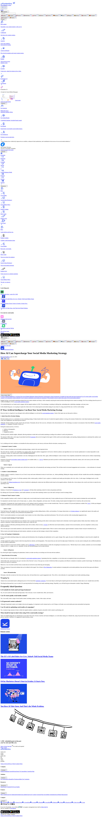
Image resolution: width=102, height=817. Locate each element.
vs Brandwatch (68, 802)
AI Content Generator (36, 794)
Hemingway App (17, 490)
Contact (22, 771)
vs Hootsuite (5, 802)
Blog (2, 787)
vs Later (83, 802)
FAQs (12, 787)
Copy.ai (41, 459)
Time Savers (44, 794)
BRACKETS (44, 807)
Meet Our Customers (24, 779)
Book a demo (8, 5)
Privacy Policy (12, 763)
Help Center (27, 771)
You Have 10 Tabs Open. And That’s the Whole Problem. (22, 706)
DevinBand (13, 808)
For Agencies (4, 779)
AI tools (45, 524)
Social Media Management (61, 794)
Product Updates (7, 787)
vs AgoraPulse (26, 802)
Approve (9, 794)
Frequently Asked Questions (51, 396)
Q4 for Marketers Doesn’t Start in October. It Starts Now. (23, 681)
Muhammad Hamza (5, 628)
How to (9, 356)
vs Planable (40, 802)
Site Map (32, 771)
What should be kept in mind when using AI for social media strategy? (63, 398)
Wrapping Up (42, 396)
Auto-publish (24, 794)
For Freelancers (15, 779)
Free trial (3, 5)
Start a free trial (7, 345)
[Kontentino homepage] (8, 4)
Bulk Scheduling (51, 794)
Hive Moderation (48, 567)
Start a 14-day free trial (6, 746)
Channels (3, 151)
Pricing (2, 332)
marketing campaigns (41, 580)
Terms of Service (5, 763)
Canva (88, 503)
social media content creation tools (19, 459)
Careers (11, 771)
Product (3, 19)
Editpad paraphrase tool (14, 482)
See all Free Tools (5, 331)
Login (2, 10)
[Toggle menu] (4, 7)
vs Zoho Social (76, 802)
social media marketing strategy (21, 401)
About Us (18, 771)
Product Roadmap (5, 771)
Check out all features (6, 101)
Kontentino (33, 437)
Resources (3, 186)
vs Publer (61, 802)
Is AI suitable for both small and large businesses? (70, 396)
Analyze (29, 794)
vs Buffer (11, 802)
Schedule (18, 794)
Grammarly (26, 490)
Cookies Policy (19, 763)
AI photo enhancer (74, 511)
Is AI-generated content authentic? (13, 398)
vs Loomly (33, 802)
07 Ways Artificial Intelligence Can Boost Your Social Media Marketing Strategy (20, 396)
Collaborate (13, 794)
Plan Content (4, 794)
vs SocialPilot (47, 802)
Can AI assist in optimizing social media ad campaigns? (34, 398)
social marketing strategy (48, 413)
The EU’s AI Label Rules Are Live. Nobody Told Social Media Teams (27, 656)
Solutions (3, 103)
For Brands (9, 779)
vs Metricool (55, 802)
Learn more (18, 100)
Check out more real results (7, 150)
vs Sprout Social (18, 802)
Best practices (4, 356)
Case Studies (17, 787)
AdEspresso (32, 544)
